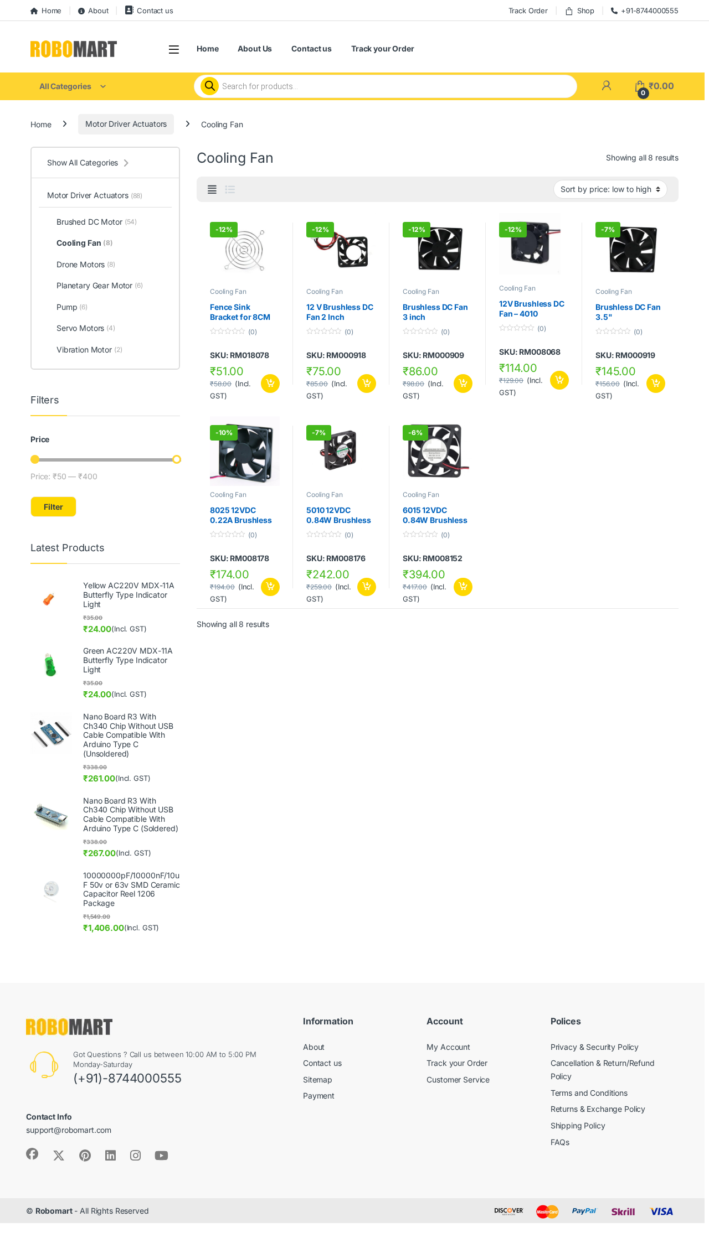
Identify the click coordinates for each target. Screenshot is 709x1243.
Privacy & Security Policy (595, 1047)
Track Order (528, 10)
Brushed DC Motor (96, 221)
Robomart (54, 1210)
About (98, 10)
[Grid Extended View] (212, 190)
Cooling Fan (228, 291)
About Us (255, 48)
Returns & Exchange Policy (598, 1108)
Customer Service (458, 1079)
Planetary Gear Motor (99, 285)
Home (51, 10)
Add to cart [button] (270, 383)
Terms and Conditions (589, 1092)
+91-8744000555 (650, 10)
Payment (319, 1095)
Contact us (155, 10)
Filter (53, 506)
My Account (448, 1047)
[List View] (230, 190)
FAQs (560, 1142)
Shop (585, 10)
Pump (72, 307)
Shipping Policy (578, 1125)
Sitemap (317, 1079)
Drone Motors (85, 264)
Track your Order (382, 48)
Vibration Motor (89, 349)
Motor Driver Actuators (126, 123)
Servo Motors (85, 328)
